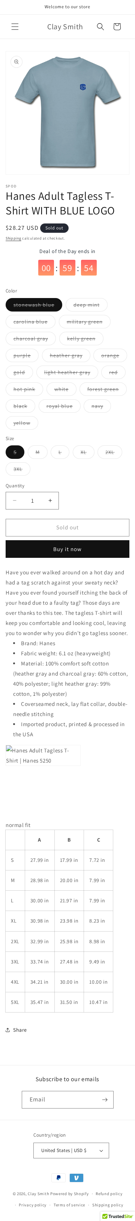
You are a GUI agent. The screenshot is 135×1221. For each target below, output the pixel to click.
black (24, 407)
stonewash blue (38, 306)
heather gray (70, 357)
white (65, 390)
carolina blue (35, 323)
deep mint (91, 306)
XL (87, 453)
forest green (107, 390)
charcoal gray (35, 340)
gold (23, 374)
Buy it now (67, 549)
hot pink (28, 390)
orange (114, 357)
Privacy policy (32, 1205)
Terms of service (69, 1205)
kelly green (85, 340)
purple (26, 357)
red (117, 374)
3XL (22, 470)
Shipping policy (107, 1205)
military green (89, 323)
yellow (26, 424)
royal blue (63, 407)
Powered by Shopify (69, 1193)
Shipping (13, 238)
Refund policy (109, 1193)
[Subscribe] (105, 1100)
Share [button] (20, 1029)
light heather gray (71, 374)
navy (101, 407)
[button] (15, 26)
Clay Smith (38, 1193)
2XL (113, 453)
